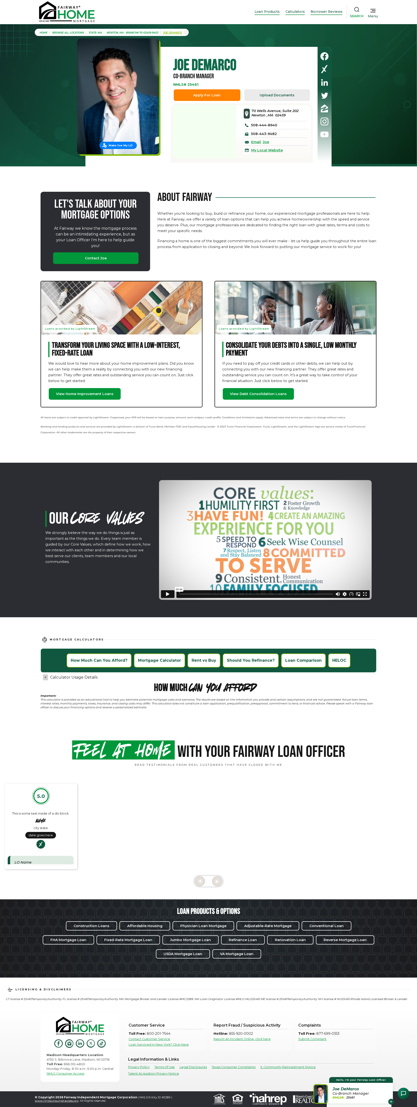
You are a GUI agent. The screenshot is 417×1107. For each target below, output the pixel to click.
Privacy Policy (139, 1067)
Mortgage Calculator (159, 660)
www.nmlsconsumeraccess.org (56, 1100)
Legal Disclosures (193, 1067)
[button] (354, 1090)
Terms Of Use (164, 1067)
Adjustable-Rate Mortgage (268, 926)
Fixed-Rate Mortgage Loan (128, 940)
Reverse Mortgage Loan (345, 940)
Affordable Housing (144, 926)
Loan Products (267, 12)
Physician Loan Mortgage (203, 926)
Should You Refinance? (251, 660)
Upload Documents (277, 95)
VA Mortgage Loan (236, 954)
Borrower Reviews (326, 12)
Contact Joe (96, 258)
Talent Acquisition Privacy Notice (153, 1073)
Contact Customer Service (149, 1039)
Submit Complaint (312, 1039)
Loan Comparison (303, 660)
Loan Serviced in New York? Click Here (159, 1044)
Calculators (295, 12)
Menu (373, 16)
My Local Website (267, 150)
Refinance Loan (243, 940)
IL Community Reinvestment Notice (288, 1067)
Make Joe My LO (120, 145)
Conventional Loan (326, 926)
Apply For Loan (207, 95)
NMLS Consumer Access (65, 1073)
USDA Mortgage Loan (183, 954)
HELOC (339, 660)
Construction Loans (91, 926)
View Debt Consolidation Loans (258, 394)
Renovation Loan (290, 940)
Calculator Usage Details (73, 677)
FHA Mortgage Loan (68, 940)
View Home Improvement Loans (84, 394)
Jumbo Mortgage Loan (190, 940)
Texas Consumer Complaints (234, 1067)
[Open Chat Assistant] (403, 1093)
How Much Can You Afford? (99, 660)
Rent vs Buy (204, 660)
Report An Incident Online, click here (242, 1039)
